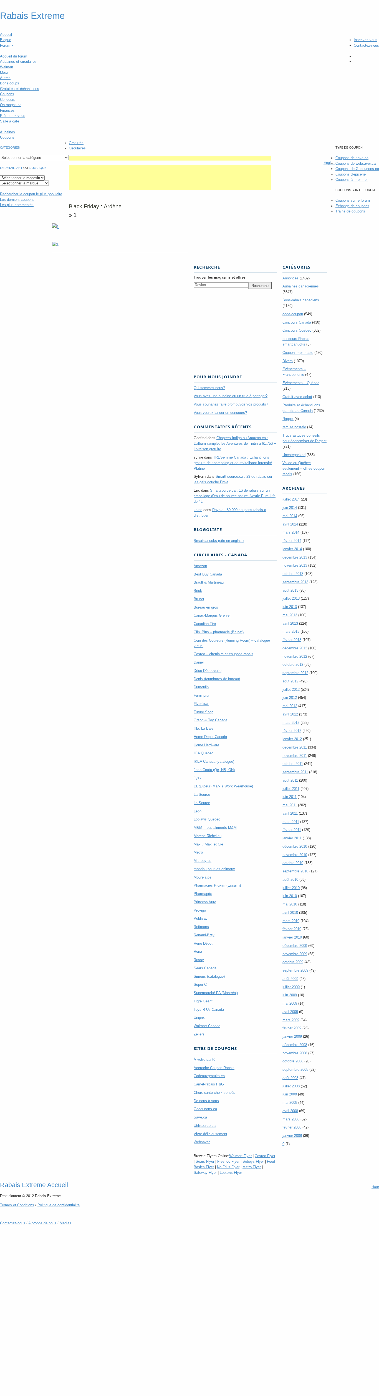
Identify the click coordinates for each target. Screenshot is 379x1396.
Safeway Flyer (205, 1172)
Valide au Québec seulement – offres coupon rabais (303, 468)
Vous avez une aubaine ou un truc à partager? (230, 396)
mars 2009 (290, 1020)
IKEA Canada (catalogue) (214, 761)
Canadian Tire (205, 624)
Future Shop (203, 712)
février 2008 (291, 1127)
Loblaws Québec (207, 819)
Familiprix (201, 695)
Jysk (197, 778)
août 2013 (290, 590)
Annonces (290, 278)
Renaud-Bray (204, 935)
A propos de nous (42, 1223)
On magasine (10, 105)
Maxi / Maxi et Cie (208, 844)
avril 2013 (290, 623)
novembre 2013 (294, 565)
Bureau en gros (206, 607)
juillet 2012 (291, 689)
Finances (7, 110)
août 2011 (290, 780)
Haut (375, 1187)
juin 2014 (289, 508)
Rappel (288, 419)
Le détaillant (11, 167)
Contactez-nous (366, 45)
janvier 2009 (292, 1036)
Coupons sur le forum (352, 200)
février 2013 (291, 640)
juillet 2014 (291, 499)
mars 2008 (290, 1119)
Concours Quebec (296, 330)
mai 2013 (289, 615)
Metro (198, 852)
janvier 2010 (292, 937)
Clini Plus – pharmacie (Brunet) (219, 632)
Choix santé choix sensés (214, 1092)
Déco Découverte (207, 671)
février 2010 (291, 929)
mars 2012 (290, 722)
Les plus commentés (17, 205)
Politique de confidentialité (58, 1205)
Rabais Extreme (32, 16)
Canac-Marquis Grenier (212, 615)
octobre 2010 (292, 863)
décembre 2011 (294, 747)
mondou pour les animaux (214, 869)
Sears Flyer (205, 1161)
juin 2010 (289, 896)
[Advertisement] (170, 158)
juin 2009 (289, 995)
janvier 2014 (292, 549)
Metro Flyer (251, 1167)
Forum (6, 45)
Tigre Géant (203, 1001)
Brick (198, 591)
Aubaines (7, 132)
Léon (197, 811)
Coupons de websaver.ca (355, 163)
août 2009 (290, 979)
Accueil (6, 34)
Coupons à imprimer (351, 179)
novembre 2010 (294, 855)
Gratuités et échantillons (19, 89)
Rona (198, 951)
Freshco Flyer (228, 1161)
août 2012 (290, 681)
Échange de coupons (352, 206)
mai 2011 (289, 805)
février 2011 (291, 830)
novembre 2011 (294, 756)
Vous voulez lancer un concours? (220, 413)
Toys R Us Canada (209, 1009)
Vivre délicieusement (210, 1134)
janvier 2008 (292, 1136)
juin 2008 (289, 1094)
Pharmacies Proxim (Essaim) (217, 885)
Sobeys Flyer (253, 1161)
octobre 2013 (292, 574)
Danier (199, 662)
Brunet (199, 599)
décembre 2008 (294, 1045)
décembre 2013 (294, 557)
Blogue (5, 40)
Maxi (4, 72)
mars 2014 (290, 532)
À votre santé (204, 1059)
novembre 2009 (294, 954)
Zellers (199, 1034)
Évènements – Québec (300, 383)
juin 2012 (289, 698)
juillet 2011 (290, 789)
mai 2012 (289, 706)
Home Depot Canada (210, 737)
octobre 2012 (292, 664)
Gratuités (76, 143)
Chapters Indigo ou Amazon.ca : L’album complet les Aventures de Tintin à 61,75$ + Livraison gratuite (235, 443)
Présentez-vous (12, 116)
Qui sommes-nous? (209, 388)
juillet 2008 (291, 1086)
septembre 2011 (295, 772)
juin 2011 (289, 797)
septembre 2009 (295, 970)
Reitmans (201, 927)
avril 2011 (290, 813)
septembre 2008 (295, 1069)
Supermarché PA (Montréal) (216, 993)
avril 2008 (290, 1111)
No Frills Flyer (228, 1167)
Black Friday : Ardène (95, 206)
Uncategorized (293, 455)
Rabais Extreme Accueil (34, 1185)
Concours (7, 99)
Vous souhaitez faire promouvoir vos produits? (231, 404)
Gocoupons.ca (205, 1109)
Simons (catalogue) (209, 976)
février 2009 (291, 1028)
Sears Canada (205, 968)
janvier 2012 (292, 739)
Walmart (6, 67)
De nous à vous (206, 1101)
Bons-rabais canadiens (300, 300)
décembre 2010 (294, 846)
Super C (200, 984)
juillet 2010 (291, 888)
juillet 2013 (291, 598)
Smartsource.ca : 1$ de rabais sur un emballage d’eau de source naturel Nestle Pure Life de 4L (235, 496)
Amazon (200, 566)
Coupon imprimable (297, 353)
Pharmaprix (203, 894)
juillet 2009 (291, 987)
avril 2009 (290, 1012)
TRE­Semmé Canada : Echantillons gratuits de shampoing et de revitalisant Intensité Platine (233, 463)
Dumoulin (201, 687)
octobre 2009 (292, 962)
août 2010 (290, 879)
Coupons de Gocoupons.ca (357, 169)
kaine (198, 510)
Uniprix (199, 1017)
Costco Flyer (265, 1156)
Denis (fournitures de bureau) (217, 679)
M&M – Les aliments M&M (215, 827)
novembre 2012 (294, 656)
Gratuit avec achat (297, 397)
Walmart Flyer (240, 1156)
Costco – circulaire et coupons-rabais (223, 654)
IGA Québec (203, 753)
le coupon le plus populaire (31, 194)
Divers (287, 361)
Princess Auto (205, 902)
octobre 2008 (292, 1061)
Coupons (7, 94)
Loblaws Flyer (231, 1172)
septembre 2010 (295, 871)
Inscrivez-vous (365, 40)
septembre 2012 (295, 673)
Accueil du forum (13, 56)
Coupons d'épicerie (350, 174)
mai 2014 (289, 516)
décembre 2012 (294, 648)
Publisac (201, 918)
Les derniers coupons (17, 199)
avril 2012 (290, 714)
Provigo (200, 910)
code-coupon (292, 314)
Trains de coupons (350, 211)
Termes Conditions (17, 1205)
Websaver (202, 1142)
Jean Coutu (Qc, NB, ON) (214, 770)
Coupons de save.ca (351, 158)
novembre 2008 (294, 1053)
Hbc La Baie (203, 728)
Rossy (199, 960)
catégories (10, 147)
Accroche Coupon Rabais (214, 1068)
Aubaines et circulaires (18, 61)
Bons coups (9, 83)
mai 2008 (289, 1102)
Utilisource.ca (205, 1126)
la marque (37, 167)
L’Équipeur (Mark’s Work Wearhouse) (223, 786)
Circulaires (77, 148)
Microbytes (202, 861)
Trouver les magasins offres (220, 277)
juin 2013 (289, 607)
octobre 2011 (292, 764)
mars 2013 (290, 631)
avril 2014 (290, 524)
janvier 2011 (292, 838)
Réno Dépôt (203, 943)
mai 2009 (289, 1003)
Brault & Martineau (209, 582)
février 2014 (291, 541)
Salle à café (9, 121)
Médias (65, 1223)
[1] (55, 244)
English (329, 163)
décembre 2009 (294, 946)
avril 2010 (290, 912)
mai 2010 (289, 904)
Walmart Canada (207, 1026)
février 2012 (291, 731)
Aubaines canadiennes (300, 286)
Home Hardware (206, 745)
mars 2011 (290, 822)
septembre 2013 (295, 582)
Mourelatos (202, 877)
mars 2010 (290, 921)
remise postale (294, 427)
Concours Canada (296, 322)
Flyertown (201, 704)
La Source (202, 794)
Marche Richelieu (207, 836)
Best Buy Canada (208, 574)
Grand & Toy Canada (210, 720)
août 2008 (290, 1078)
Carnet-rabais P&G (209, 1084)
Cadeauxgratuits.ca (209, 1076)
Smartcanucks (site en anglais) (219, 541)
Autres (5, 78)
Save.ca (200, 1117)
